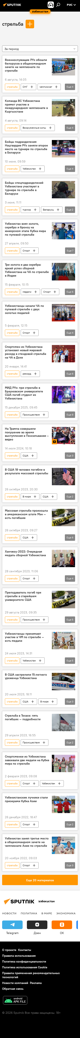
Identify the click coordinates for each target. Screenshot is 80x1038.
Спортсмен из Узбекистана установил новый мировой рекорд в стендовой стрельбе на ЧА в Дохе (25, 352)
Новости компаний (15, 983)
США (25, 455)
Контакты (24, 950)
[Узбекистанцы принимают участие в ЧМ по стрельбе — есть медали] (63, 640)
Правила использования (19, 956)
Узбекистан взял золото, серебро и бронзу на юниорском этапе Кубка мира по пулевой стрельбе (25, 229)
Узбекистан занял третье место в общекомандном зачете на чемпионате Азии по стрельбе (27, 842)
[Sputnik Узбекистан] (12, 6)
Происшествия (31, 414)
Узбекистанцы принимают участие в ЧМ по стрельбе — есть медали (24, 637)
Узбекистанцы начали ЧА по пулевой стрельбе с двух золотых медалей (24, 309)
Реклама (36, 983)
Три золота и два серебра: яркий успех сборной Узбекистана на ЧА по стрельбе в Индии (27, 270)
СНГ (25, 86)
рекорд (27, 373)
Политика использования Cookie (24, 967)
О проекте (9, 950)
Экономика (66, 913)
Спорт (26, 250)
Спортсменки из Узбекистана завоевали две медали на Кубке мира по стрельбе (27, 760)
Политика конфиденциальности (24, 961)
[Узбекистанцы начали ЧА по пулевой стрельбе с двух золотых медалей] (63, 312)
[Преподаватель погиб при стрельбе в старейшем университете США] (63, 599)
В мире (27, 496)
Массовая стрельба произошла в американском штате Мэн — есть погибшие (26, 514)
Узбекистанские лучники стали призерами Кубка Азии (26, 799)
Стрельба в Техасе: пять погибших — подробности (23, 717)
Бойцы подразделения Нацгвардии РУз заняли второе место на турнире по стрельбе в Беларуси (26, 147)
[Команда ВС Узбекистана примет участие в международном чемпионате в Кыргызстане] (63, 107)
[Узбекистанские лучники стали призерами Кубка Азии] (63, 804)
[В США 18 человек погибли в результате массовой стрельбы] (63, 476)
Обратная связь (12, 989)
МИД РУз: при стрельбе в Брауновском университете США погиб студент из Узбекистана (24, 393)
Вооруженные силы (34, 127)
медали (27, 291)
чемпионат (45, 86)
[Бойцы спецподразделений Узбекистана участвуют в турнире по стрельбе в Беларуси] (63, 189)
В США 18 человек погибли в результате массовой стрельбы (26, 471)
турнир (27, 209)
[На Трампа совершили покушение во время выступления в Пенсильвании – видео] (63, 435)
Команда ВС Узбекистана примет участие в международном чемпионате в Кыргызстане (26, 106)
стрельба (12, 24)
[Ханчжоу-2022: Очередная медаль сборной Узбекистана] (63, 558)
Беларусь (48, 209)
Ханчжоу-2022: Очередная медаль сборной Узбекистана (25, 553)
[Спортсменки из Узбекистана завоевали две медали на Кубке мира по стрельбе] (63, 763)
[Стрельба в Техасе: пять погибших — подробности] (63, 722)
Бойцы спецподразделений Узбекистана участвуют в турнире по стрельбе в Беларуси (24, 188)
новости (9, 913)
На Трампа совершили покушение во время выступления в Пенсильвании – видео (27, 434)
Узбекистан (29, 168)
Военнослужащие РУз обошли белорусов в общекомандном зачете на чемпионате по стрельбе (26, 65)
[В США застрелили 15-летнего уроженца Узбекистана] (63, 681)
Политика (29, 913)
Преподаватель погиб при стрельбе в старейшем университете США (23, 596)
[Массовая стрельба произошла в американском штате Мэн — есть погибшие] (63, 517)
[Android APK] (15, 1001)
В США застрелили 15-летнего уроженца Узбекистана (26, 676)
